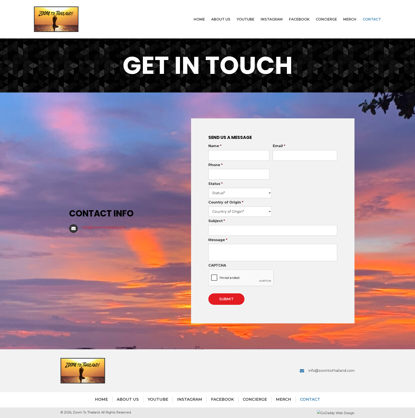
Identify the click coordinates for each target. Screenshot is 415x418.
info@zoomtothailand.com (331, 371)
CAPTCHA (217, 265)
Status (215, 184)
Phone (215, 165)
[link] (199, 19)
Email (279, 146)
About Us (128, 399)
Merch (283, 399)
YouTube (158, 399)
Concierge (255, 399)
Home (101, 399)
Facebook (222, 399)
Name (215, 146)
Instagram (189, 399)
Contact (310, 399)
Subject (216, 221)
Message (217, 240)
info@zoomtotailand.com (104, 227)
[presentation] (241, 278)
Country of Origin (225, 202)
